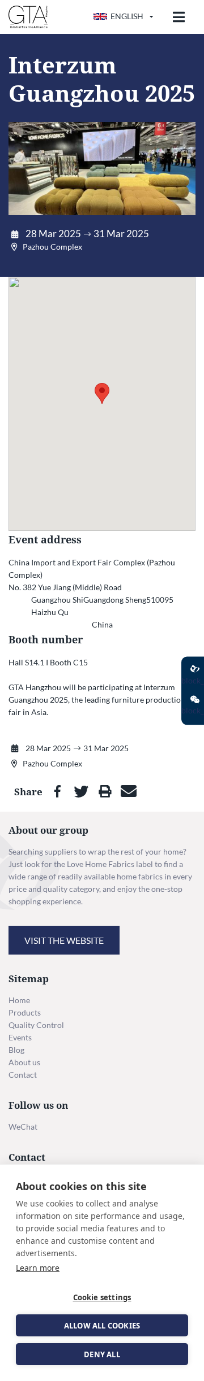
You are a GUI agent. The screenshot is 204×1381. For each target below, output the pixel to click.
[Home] (28, 17)
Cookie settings (102, 1297)
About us (24, 1062)
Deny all (102, 1354)
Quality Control (36, 1025)
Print (105, 791)
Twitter (81, 791)
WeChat (22, 1126)
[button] (102, 393)
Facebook (57, 791)
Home (19, 1000)
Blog (16, 1050)
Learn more (38, 1267)
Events (20, 1037)
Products (24, 1012)
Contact (22, 1074)
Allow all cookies (102, 1326)
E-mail (129, 791)
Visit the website (64, 940)
